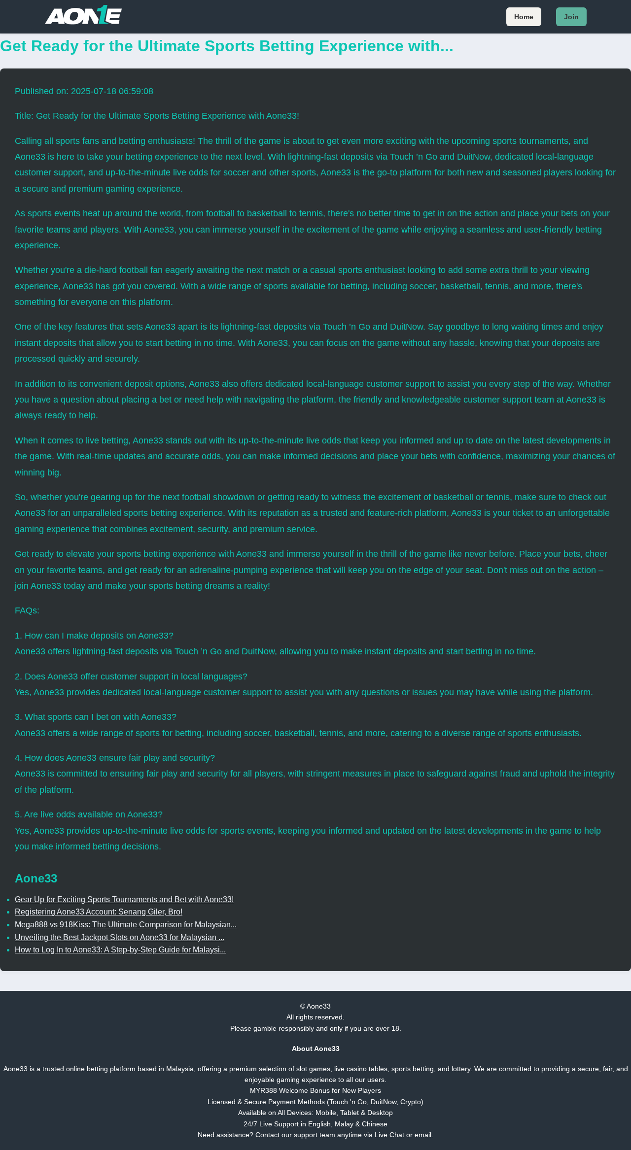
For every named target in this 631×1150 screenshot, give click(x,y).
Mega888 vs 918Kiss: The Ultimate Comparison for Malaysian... (126, 924)
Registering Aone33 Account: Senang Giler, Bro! (98, 912)
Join (571, 17)
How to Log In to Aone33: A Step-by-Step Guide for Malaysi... (120, 950)
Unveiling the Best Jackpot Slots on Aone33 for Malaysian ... (119, 937)
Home (523, 17)
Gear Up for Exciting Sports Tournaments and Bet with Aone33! (124, 899)
